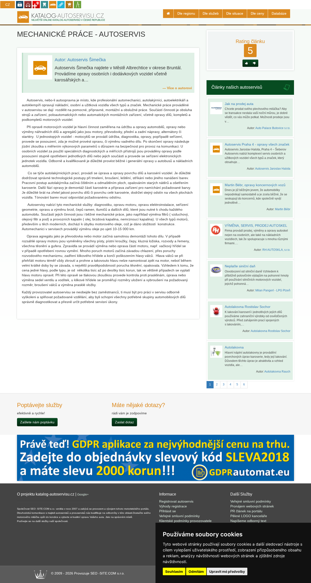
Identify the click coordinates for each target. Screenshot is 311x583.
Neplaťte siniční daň (240, 266)
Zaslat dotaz (124, 422)
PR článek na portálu (246, 511)
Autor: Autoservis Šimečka (80, 59)
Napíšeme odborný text (248, 521)
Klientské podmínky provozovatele (185, 521)
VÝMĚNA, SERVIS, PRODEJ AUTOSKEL (256, 225)
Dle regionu (186, 13)
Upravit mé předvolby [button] (227, 571)
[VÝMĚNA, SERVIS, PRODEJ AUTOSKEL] (217, 230)
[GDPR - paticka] (155, 458)
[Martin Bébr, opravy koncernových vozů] (217, 189)
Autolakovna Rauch (277, 371)
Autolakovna (234, 347)
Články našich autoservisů (236, 87)
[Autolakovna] (217, 352)
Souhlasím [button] (174, 571)
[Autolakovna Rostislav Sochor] (217, 311)
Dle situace (234, 13)
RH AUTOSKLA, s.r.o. (276, 250)
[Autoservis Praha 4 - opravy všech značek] (217, 149)
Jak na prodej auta (239, 104)
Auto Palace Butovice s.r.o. (272, 128)
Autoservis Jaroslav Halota (272, 168)
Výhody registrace (173, 506)
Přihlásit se (167, 511)
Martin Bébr (282, 209)
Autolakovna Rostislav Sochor (247, 307)
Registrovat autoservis (176, 501)
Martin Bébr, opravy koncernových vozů (255, 185)
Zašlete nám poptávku (37, 422)
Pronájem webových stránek (252, 506)
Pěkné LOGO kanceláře (248, 516)
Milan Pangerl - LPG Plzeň (272, 290)
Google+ (83, 494)
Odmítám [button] (196, 571)
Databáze (279, 13)
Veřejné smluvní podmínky (179, 516)
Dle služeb (211, 13)
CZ (7, 5)
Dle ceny (257, 13)
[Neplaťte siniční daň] (217, 270)
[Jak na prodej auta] (217, 108)
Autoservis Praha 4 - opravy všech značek (257, 144)
